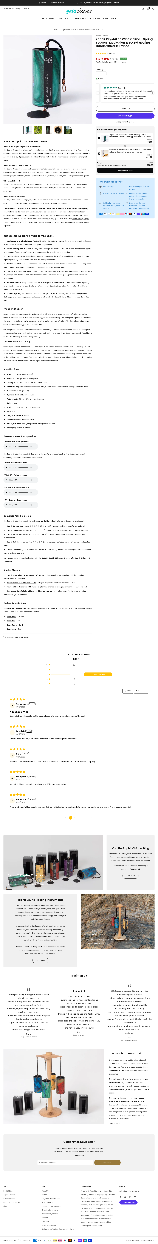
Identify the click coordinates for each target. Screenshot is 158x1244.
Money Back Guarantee (51, 1206)
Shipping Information (50, 1210)
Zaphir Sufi (29, 222)
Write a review (98, 674)
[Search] (153, 9)
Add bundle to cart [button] (125, 170)
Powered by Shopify (132, 1240)
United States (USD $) (12, 9)
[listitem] (51, 3)
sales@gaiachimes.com (129, 1191)
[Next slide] (87, 79)
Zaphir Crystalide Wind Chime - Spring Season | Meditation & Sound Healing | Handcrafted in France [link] (130, 136)
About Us (45, 1191)
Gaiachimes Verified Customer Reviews (58, 1229)
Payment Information (51, 1198)
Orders (45, 1195)
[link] (104, 138)
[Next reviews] (152, 93)
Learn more (130, 876)
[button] (101, 53)
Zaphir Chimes (64, 18)
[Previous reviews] (97, 93)
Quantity (99, 69)
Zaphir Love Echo (44, 222)
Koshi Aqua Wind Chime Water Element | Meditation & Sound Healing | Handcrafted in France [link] (130, 151)
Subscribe (107, 1162)
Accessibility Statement (51, 1214)
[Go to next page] (92, 817)
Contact (45, 1221)
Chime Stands (80, 18)
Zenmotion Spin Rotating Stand (70, 286)
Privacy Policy (47, 1202)
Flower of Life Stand (47, 286)
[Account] (143, 9)
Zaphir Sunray (77, 219)
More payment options (125, 122)
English (26, 9)
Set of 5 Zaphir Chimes (64, 297)
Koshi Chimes (48, 18)
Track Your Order (49, 1225)
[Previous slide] (8, 79)
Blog (113, 18)
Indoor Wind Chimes (99, 18)
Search (45, 1218)
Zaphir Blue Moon (17, 222)
